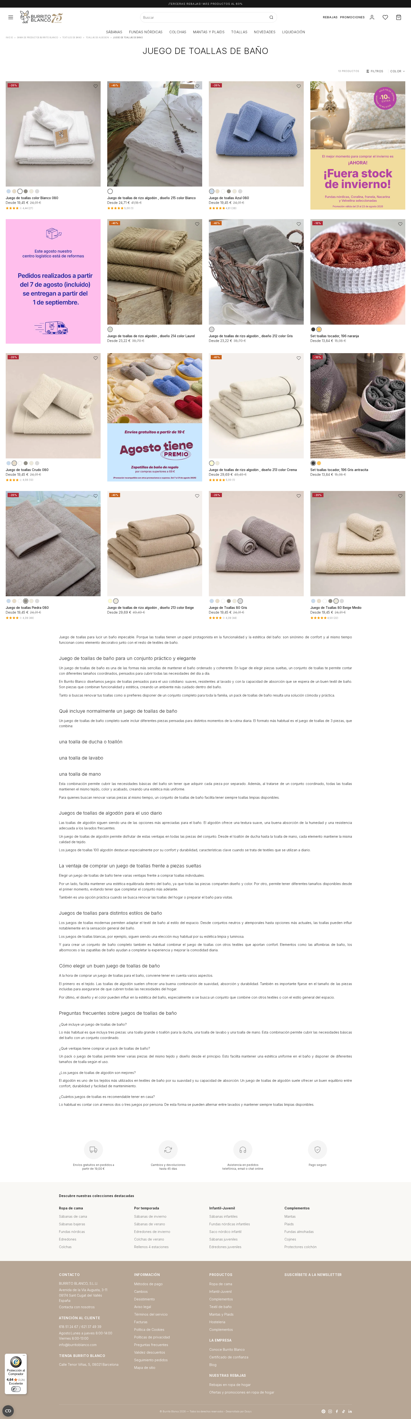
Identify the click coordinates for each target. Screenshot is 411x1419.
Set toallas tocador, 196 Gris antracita (339, 470)
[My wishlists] (385, 17)
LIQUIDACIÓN (293, 32)
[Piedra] (26, 191)
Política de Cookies (149, 1330)
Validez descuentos (149, 1352)
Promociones (352, 17)
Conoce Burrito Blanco (227, 1349)
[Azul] (8, 191)
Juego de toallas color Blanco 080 (32, 198)
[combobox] (203, 17)
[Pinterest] (323, 1411)
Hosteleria (217, 1322)
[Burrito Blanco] (65, 17)
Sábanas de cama (73, 1216)
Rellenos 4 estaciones (151, 1247)
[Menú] (24, 1356)
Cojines (290, 1239)
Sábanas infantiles (223, 1216)
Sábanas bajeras (72, 1224)
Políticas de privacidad (152, 1337)
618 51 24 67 (68, 1327)
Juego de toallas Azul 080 (229, 198)
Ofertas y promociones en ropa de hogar (241, 1392)
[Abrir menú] (11, 17)
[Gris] (37, 191)
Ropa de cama (220, 1284)
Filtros (377, 71)
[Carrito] (398, 17)
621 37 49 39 (91, 1327)
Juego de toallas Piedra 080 (27, 608)
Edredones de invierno (152, 1232)
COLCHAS (177, 32)
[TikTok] (343, 1411)
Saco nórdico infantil (225, 1232)
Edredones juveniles (225, 1247)
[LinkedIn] (350, 1411)
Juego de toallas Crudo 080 (27, 470)
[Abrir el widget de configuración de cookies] (8, 1411)
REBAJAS (330, 17)
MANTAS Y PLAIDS (209, 32)
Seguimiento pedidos (151, 1360)
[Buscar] (271, 17)
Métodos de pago (148, 1284)
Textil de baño (220, 1307)
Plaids (289, 1224)
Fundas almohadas (299, 1232)
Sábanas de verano (149, 1224)
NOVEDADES (264, 32)
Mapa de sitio (144, 1368)
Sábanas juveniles (223, 1239)
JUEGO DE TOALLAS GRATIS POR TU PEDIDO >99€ (205, 3)
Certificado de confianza (228, 1357)
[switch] (16, 1389)
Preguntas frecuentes (151, 1345)
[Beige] (31, 191)
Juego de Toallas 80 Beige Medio (336, 608)
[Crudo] (14, 191)
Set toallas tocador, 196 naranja (334, 336)
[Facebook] (337, 1411)
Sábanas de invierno (150, 1216)
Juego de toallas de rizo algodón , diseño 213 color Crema (253, 470)
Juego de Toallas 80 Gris (228, 608)
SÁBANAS (114, 32)
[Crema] (212, 463)
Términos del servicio (151, 1314)
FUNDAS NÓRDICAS (146, 32)
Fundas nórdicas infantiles (229, 1224)
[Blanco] (20, 191)
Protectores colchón (300, 1247)
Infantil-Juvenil (220, 1291)
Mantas (290, 1216)
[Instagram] (330, 1411)
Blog (212, 1365)
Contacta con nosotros (77, 1307)
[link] (357, 145)
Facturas (140, 1322)
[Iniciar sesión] (372, 17)
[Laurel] (110, 329)
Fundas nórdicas (72, 1232)
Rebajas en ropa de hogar (230, 1385)
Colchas (65, 1247)
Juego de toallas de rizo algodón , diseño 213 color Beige (150, 608)
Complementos (221, 1299)
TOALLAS (239, 32)
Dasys (248, 1411)
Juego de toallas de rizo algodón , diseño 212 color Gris (251, 336)
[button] (96, 86)
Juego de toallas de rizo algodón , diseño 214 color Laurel (151, 336)
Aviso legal (142, 1307)
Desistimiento (144, 1299)
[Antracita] (313, 329)
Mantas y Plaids (221, 1314)
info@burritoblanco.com (78, 1345)
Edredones (67, 1239)
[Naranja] (319, 329)
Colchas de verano (149, 1239)
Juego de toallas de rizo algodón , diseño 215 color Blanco (151, 198)
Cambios (141, 1291)
